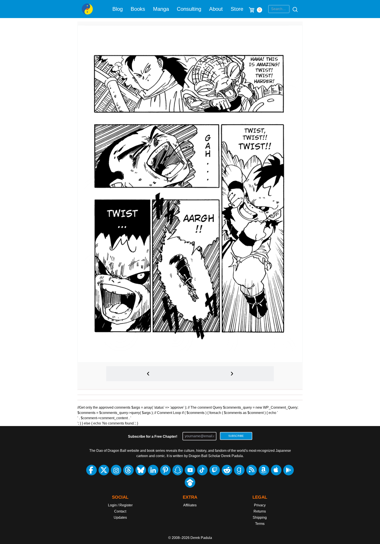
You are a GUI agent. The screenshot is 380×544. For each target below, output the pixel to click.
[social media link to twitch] (214, 470)
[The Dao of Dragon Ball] (87, 9)
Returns (260, 511)
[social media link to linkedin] (153, 470)
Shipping (260, 517)
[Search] (293, 9)
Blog (117, 9)
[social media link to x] (104, 470)
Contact (120, 511)
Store (237, 9)
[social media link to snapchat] (177, 470)
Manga (161, 9)
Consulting (189, 9)
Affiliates (190, 505)
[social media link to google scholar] (190, 482)
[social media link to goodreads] (239, 470)
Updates (120, 517)
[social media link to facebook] (91, 470)
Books (138, 9)
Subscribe (236, 435)
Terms (260, 524)
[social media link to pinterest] (165, 470)
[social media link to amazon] (264, 470)
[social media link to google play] (288, 470)
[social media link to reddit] (227, 470)
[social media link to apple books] (276, 470)
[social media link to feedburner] (251, 470)
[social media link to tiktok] (202, 470)
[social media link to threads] (128, 470)
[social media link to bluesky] (140, 470)
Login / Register (120, 505)
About (216, 9)
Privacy (260, 505)
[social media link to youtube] (190, 470)
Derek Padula (201, 538)
